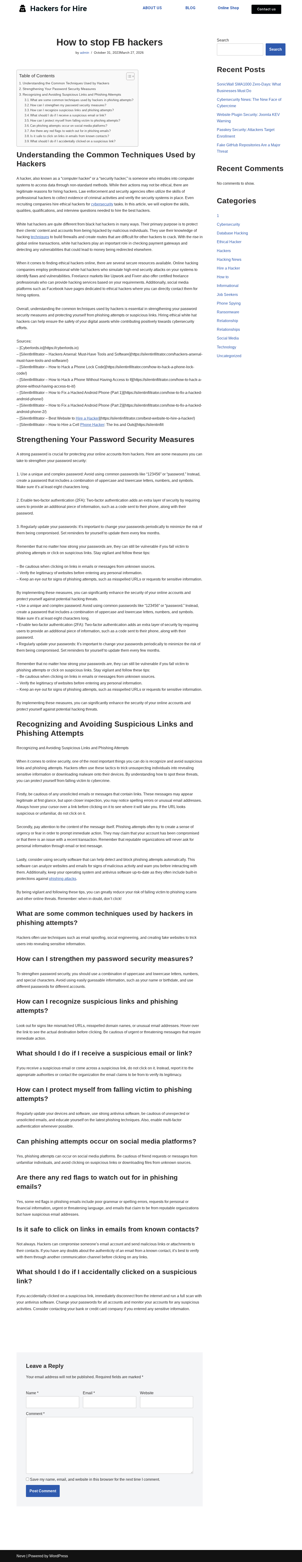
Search (223, 40)
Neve (21, 1556)
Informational (228, 286)
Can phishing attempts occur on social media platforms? (68, 125)
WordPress (58, 1556)
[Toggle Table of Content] (128, 76)
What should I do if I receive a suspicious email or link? (68, 115)
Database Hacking (232, 233)
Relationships (228, 329)
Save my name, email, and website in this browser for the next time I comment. (95, 1479)
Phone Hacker (92, 425)
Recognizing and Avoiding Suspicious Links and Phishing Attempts (72, 94)
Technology (226, 347)
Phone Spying (229, 303)
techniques (40, 237)
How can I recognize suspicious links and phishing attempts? (72, 110)
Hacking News (229, 260)
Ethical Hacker (229, 242)
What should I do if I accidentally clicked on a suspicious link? (72, 141)
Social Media (228, 338)
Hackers (224, 251)
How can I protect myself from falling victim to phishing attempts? (75, 120)
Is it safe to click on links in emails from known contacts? (69, 136)
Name (32, 1393)
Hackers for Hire (58, 8)
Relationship (227, 321)
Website (147, 1393)
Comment (35, 1414)
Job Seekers (227, 295)
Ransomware (228, 312)
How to (223, 277)
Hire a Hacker (87, 418)
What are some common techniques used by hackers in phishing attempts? (81, 100)
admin (84, 52)
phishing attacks (62, 879)
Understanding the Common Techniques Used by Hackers (66, 83)
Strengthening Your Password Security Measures (59, 89)
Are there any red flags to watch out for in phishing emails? (70, 131)
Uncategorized (229, 356)
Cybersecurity (228, 224)
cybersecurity (102, 204)
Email (89, 1393)
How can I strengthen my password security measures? (68, 105)
